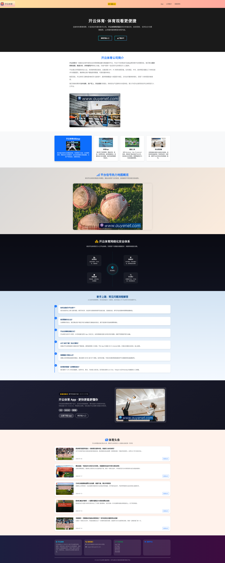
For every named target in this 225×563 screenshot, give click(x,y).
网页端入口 (105, 38)
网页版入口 (81, 416)
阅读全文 (165, 459)
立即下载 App (66, 416)
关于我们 (117, 546)
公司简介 (169, 4)
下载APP (121, 38)
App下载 (117, 544)
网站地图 (117, 552)
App (162, 4)
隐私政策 (117, 548)
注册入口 (112, 4)
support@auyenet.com (94, 547)
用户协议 (117, 550)
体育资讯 (177, 4)
